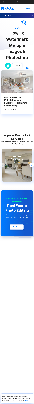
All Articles (17, 65)
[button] (2, 165)
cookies (14, 398)
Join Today (17, 227)
